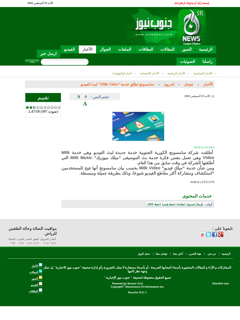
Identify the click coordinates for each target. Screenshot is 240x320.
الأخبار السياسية (203, 73)
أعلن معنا (178, 253)
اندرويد (169, 84)
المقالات (34, 272)
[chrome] (220, 236)
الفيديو (35, 284)
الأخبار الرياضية (177, 73)
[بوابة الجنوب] (166, 44)
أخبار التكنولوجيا (122, 73)
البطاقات (34, 291)
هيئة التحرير (195, 253)
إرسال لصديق (195, 204)
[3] (34, 107)
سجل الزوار (144, 253)
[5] (41, 107)
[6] (45, 107)
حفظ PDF (154, 204)
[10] (59, 107)
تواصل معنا (161, 253)
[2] (31, 107)
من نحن (211, 253)
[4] (38, 107)
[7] (48, 107)
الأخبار (208, 84)
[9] (55, 107)
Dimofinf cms (220, 283)
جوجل (188, 84)
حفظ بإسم (168, 204)
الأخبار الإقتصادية (150, 73)
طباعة (181, 204)
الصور (35, 278)
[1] (27, 107)
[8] (52, 107)
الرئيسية (226, 253)
